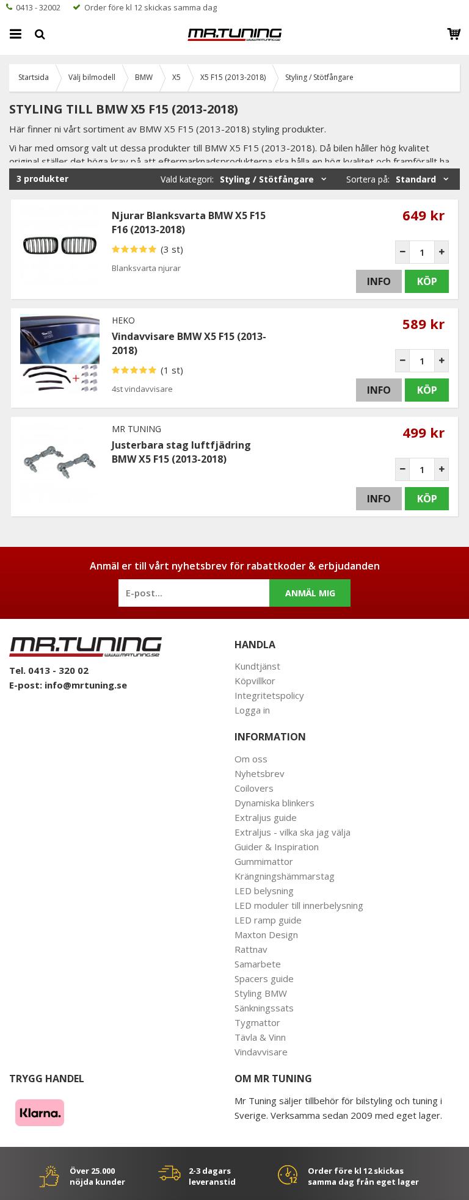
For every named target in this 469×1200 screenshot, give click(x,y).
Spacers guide (264, 978)
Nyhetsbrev (259, 773)
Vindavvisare (261, 1052)
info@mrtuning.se (86, 685)
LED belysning (264, 890)
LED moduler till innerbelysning (298, 905)
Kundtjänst (257, 666)
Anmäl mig (310, 593)
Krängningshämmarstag (284, 876)
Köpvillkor (254, 680)
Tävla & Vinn (260, 1037)
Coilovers (254, 788)
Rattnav (250, 949)
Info (379, 281)
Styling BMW (260, 993)
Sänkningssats (264, 1008)
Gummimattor (263, 861)
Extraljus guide (265, 817)
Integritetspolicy (269, 695)
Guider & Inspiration (276, 846)
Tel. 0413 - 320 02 (49, 670)
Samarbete (257, 964)
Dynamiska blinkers (274, 803)
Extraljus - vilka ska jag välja (292, 832)
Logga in (252, 710)
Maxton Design (266, 934)
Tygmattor (257, 1022)
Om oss (250, 759)
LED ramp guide (268, 920)
